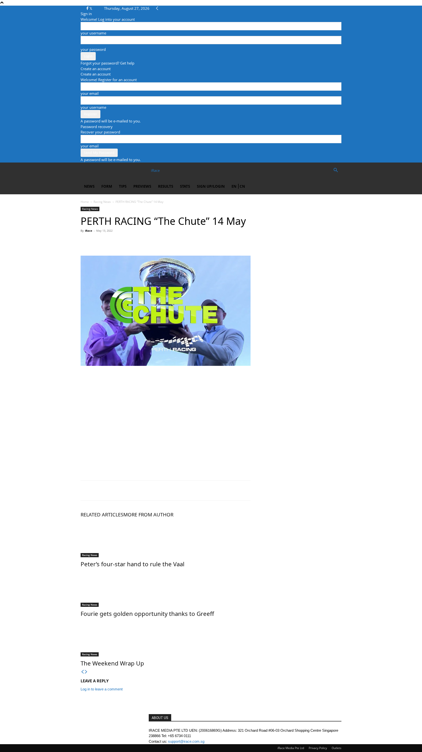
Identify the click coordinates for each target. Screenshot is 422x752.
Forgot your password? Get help (107, 63)
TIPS (123, 186)
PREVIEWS (142, 186)
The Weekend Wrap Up (112, 663)
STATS (185, 186)
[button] (335, 170)
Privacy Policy (318, 748)
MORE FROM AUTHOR (148, 514)
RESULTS (165, 186)
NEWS (89, 186)
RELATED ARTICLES (102, 514)
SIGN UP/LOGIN (211, 186)
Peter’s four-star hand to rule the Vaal (132, 564)
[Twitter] (90, 8)
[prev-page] (82, 672)
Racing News (102, 202)
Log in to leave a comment (102, 689)
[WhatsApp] (108, 242)
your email (90, 93)
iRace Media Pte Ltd (290, 748)
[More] (131, 242)
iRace (88, 230)
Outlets (336, 748)
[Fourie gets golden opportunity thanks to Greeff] (166, 588)
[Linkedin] (119, 242)
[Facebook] (87, 8)
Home (85, 202)
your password (93, 49)
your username (93, 33)
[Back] (157, 8)
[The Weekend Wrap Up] (166, 638)
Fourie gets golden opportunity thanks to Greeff (147, 614)
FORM (106, 186)
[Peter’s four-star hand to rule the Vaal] (166, 539)
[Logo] (98, 170)
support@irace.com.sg (186, 741)
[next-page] (86, 672)
